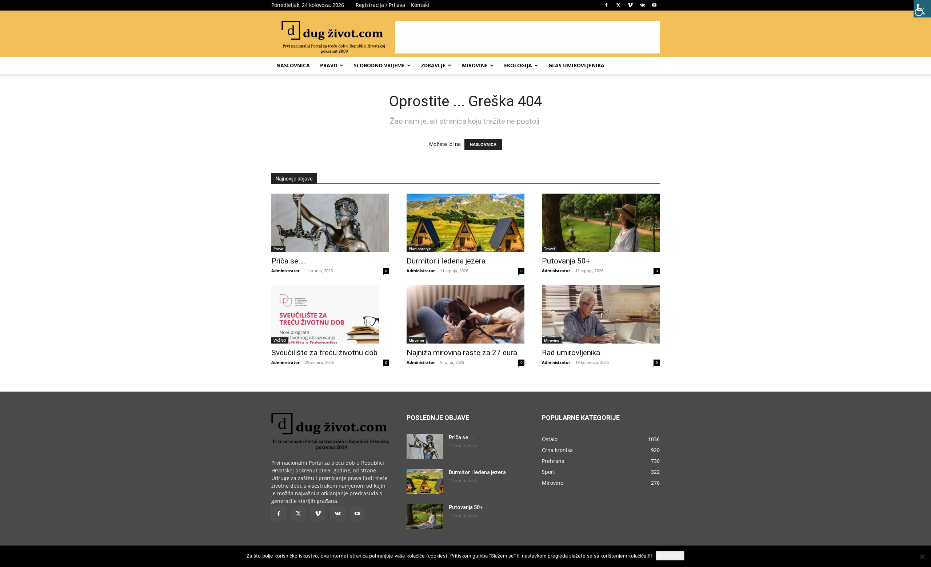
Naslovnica (293, 65)
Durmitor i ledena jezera (446, 261)
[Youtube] (654, 5)
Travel (549, 248)
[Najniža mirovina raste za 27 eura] (465, 314)
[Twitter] (618, 5)
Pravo (328, 65)
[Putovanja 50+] (601, 223)
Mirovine (475, 65)
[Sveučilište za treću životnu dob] (330, 314)
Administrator (285, 270)
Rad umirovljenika (571, 352)
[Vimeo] (630, 5)
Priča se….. (289, 261)
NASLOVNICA (483, 144)
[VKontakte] (642, 5)
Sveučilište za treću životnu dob (324, 352)
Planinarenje (420, 248)
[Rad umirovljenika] (601, 314)
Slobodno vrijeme (379, 65)
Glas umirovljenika (576, 65)
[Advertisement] (527, 37)
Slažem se (670, 556)
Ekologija (518, 65)
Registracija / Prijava (380, 4)
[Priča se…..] (330, 223)
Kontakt (420, 4)
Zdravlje (433, 65)
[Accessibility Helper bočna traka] (922, 8)
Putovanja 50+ (566, 261)
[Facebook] (606, 5)
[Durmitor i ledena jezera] (465, 223)
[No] (922, 556)
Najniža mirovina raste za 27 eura (462, 352)
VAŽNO (279, 340)
